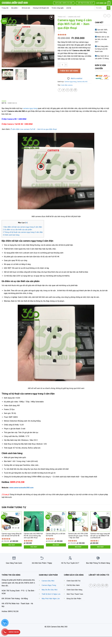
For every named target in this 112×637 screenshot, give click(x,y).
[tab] (4, 103)
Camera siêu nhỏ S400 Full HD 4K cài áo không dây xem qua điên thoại (33, 536)
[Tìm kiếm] (108, 8)
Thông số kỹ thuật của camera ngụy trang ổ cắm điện (23, 232)
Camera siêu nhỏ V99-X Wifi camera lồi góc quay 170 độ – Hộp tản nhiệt (78, 536)
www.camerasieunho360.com (21, 488)
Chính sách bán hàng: (11, 235)
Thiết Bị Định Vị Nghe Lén (51, 594)
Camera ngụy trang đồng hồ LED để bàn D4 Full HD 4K (11, 535)
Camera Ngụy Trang (49, 585)
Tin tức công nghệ (57, 8)
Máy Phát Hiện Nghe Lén (51, 599)
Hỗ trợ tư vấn (26, 8)
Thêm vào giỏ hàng (69, 71)
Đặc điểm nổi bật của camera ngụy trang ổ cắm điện (22, 227)
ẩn (26, 222)
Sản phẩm (14, 8)
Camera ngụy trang (70, 81)
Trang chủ (5, 8)
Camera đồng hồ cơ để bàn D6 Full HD (55, 535)
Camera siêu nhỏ (74, 17)
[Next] (50, 41)
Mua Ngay (11, 545)
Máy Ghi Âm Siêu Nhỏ (49, 590)
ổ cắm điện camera (67, 85)
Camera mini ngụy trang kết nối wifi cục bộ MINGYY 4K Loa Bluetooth (100, 536)
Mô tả (4, 103)
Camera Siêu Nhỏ (48, 581)
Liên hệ (68, 8)
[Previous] (5, 41)
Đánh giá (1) (12, 103)
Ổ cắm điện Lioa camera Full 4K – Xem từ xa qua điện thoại (33, 129)
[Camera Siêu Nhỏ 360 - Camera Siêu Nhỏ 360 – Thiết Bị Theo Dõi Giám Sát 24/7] (15, 2)
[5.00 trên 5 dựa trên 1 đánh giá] (75, 34)
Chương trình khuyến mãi (41, 8)
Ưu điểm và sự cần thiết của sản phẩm (17, 230)
